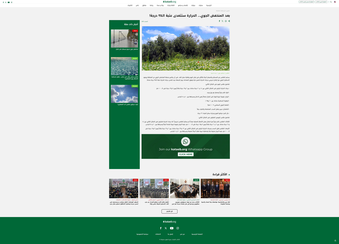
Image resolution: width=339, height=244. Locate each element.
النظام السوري (160, 200)
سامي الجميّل (135, 200)
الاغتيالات (118, 200)
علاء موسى (227, 200)
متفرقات (135, 58)
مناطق (144, 5)
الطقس (227, 73)
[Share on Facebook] (219, 21)
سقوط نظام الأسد (181, 200)
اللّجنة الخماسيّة (214, 200)
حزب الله (167, 200)
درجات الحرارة (214, 73)
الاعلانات (158, 234)
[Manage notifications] (335, 240)
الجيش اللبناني (152, 200)
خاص (137, 5)
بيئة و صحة (160, 5)
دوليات (193, 5)
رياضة (151, 5)
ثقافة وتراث (171, 5)
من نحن (182, 234)
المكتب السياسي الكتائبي (193, 200)
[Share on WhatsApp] (226, 21)
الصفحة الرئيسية (197, 234)
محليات (201, 5)
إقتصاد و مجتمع (183, 5)
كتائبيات (130, 5)
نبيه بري (221, 200)
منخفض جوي (221, 73)
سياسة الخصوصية (142, 234)
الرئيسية (209, 5)
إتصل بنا (170, 234)
